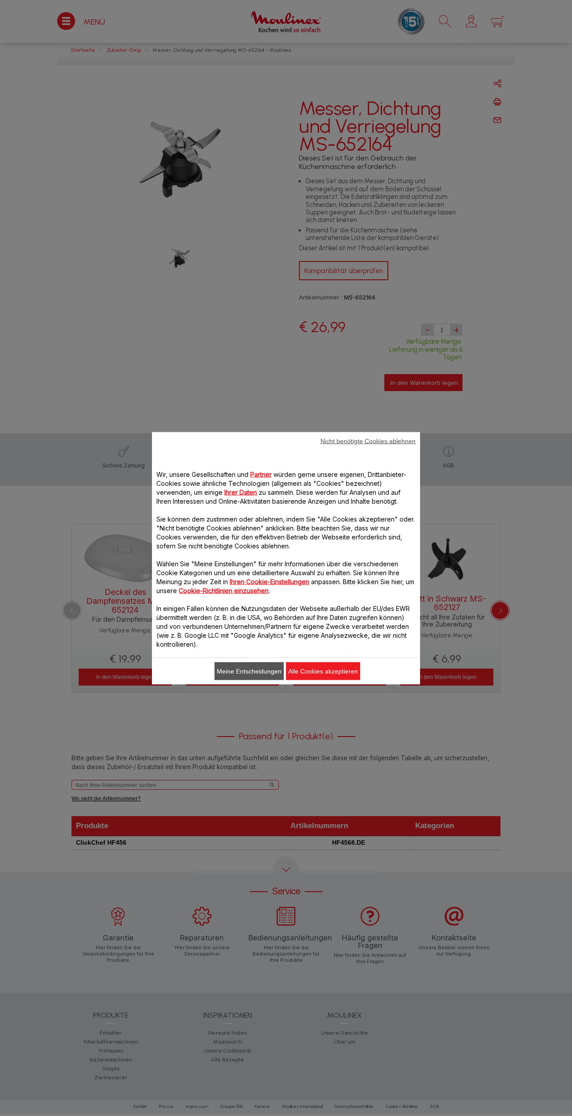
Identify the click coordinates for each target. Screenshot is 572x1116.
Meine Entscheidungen (249, 670)
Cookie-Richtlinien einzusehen (224, 590)
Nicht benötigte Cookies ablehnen (368, 440)
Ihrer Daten (240, 492)
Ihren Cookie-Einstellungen (269, 581)
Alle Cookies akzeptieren (323, 670)
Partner (261, 474)
